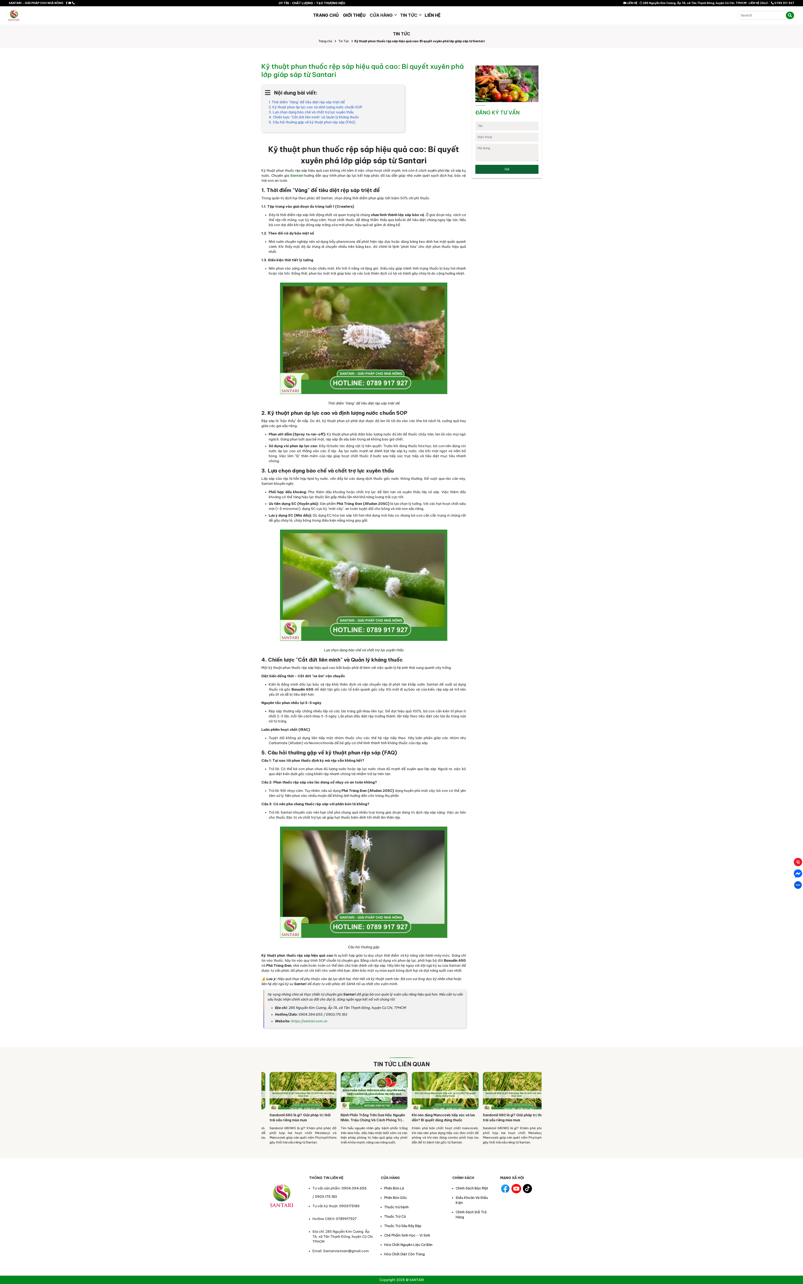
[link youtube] (516, 1189)
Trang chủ (325, 41)
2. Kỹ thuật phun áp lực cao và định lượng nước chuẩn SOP (315, 107)
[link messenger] (70, 3)
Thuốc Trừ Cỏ (395, 1216)
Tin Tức (408, 15)
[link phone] (73, 3)
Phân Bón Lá (394, 1188)
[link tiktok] (527, 1189)
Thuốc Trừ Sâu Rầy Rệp (402, 1226)
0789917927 (346, 1219)
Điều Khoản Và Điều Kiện (472, 1200)
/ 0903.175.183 (324, 1196)
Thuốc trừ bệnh (396, 1207)
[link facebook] (66, 3)
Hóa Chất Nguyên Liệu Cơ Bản (408, 1245)
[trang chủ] (14, 15)
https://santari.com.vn (309, 1021)
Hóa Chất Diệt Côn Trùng (404, 1254)
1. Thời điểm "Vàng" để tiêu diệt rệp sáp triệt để (307, 102)
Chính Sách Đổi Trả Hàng (471, 1214)
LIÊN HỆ (631, 3)
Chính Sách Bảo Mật (472, 1188)
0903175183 (349, 1206)
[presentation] (266, 1110)
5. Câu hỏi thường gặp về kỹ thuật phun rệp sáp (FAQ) (312, 122)
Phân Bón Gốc (395, 1198)
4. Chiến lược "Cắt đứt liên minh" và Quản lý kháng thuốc (314, 117)
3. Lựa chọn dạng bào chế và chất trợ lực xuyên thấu (311, 112)
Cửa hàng (381, 15)
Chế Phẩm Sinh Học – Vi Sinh (407, 1235)
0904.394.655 (354, 1188)
